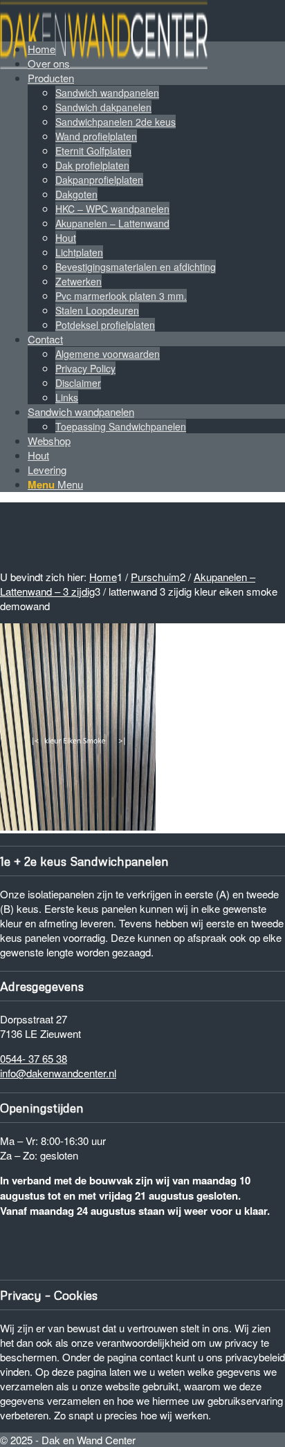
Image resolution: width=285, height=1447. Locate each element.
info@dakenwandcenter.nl (58, 1073)
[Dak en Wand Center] (104, 64)
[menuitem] (156, 201)
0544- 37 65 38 (33, 1058)
